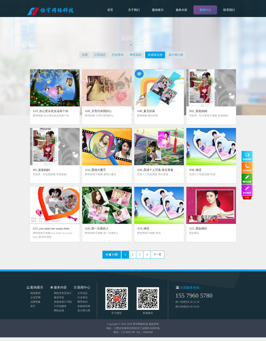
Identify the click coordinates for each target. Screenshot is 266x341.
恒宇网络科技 (140, 324)
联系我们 (229, 9)
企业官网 (35, 297)
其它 (32, 306)
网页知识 (136, 54)
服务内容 (181, 9)
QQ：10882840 (144, 332)
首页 (110, 9)
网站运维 (59, 310)
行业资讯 (118, 54)
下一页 (157, 254)
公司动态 (100, 54)
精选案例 (35, 293)
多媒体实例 (155, 54)
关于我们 (134, 9)
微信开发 (59, 297)
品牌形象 (35, 301)
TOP (247, 197)
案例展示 (158, 9)
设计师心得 (176, 54)
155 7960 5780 (193, 295)
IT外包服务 (60, 306)
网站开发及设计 (63, 293)
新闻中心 (205, 9)
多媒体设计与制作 (63, 302)
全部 (85, 54)
